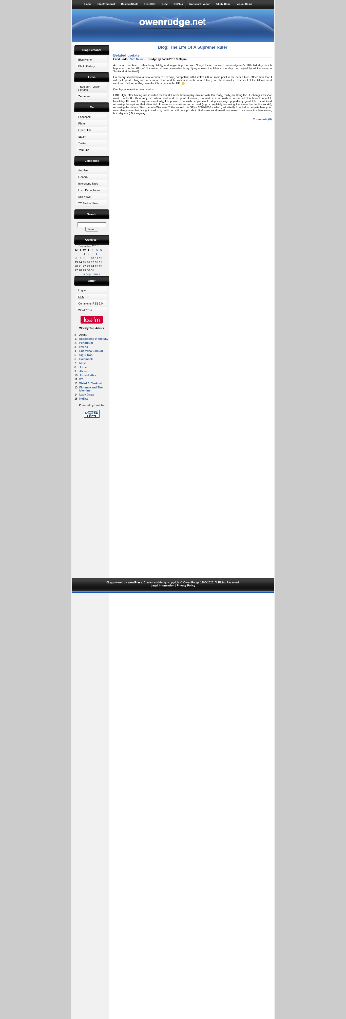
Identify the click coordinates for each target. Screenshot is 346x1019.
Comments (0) (262, 119)
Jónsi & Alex (87, 375)
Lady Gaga (86, 394)
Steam (82, 136)
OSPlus (178, 4)
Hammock (86, 359)
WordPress (85, 310)
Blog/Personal (106, 4)
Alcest (83, 371)
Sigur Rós (85, 354)
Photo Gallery (86, 66)
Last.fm (99, 405)
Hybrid (83, 346)
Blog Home (85, 59)
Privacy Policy (186, 585)
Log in (82, 290)
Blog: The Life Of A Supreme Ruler (192, 47)
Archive (83, 170)
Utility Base (223, 4)
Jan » (96, 274)
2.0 (83, 296)
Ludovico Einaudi (91, 350)
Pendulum (86, 342)
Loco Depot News (89, 190)
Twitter (82, 143)
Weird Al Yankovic (91, 383)
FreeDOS (150, 4)
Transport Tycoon (199, 4)
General (83, 176)
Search (91, 214)
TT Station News (88, 203)
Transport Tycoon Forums (89, 88)
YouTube (83, 149)
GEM (164, 4)
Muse (82, 363)
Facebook (84, 116)
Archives (92, 239)
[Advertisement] (91, 497)
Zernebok (84, 96)
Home (87, 4)
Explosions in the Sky (93, 338)
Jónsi (83, 367)
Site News (84, 196)
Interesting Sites (88, 183)
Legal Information (163, 585)
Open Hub (84, 130)
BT (81, 379)
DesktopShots (129, 4)
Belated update (126, 55)
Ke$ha (83, 398)
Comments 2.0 (90, 303)
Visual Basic (244, 4)
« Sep (87, 274)
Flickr (81, 123)
